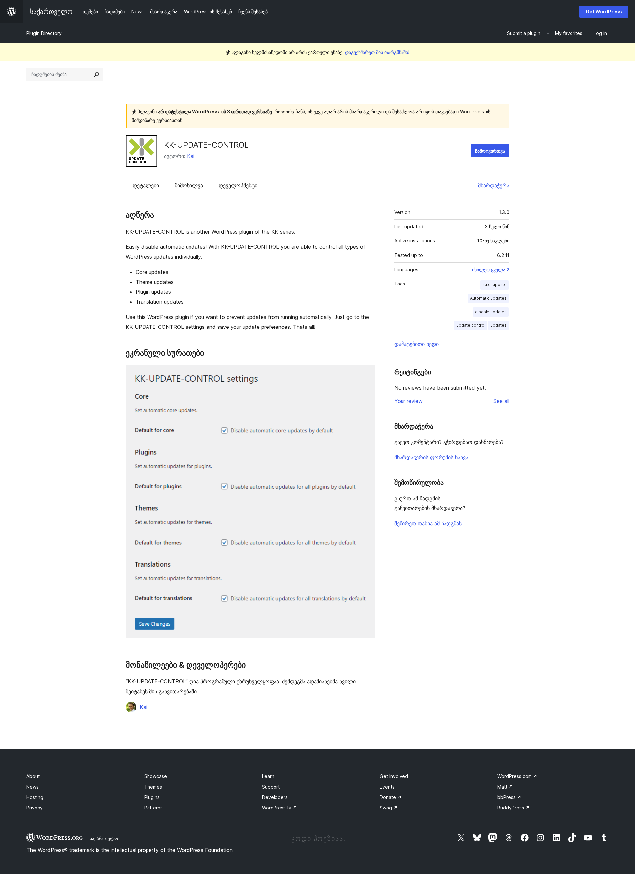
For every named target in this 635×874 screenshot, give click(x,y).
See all (501, 401)
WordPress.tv (279, 807)
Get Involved (394, 776)
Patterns (153, 807)
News (32, 787)
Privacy (34, 807)
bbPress (509, 797)
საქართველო (104, 838)
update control (470, 325)
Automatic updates (488, 298)
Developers (275, 797)
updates (498, 325)
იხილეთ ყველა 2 (490, 269)
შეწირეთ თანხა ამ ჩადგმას (428, 523)
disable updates (491, 311)
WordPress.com (517, 776)
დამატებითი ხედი (416, 344)
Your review (408, 401)
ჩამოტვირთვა (490, 150)
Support (271, 787)
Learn (268, 776)
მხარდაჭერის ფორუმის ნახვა (431, 457)
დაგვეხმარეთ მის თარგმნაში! (377, 52)
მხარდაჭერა (493, 185)
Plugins (152, 797)
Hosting (34, 797)
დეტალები (146, 185)
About (33, 776)
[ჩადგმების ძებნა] (96, 74)
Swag (389, 807)
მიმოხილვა (189, 185)
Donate (391, 797)
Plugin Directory (44, 33)
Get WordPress (604, 11)
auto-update (494, 284)
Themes (153, 787)
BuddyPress (513, 807)
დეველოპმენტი (238, 185)
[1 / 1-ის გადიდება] (366, 373)
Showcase (155, 776)
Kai (190, 156)
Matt (505, 787)
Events (387, 787)
